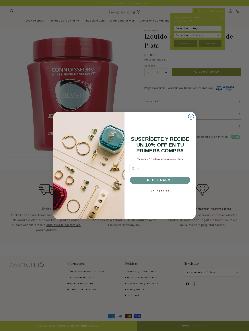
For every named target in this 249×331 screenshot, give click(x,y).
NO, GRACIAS (160, 191)
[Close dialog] (191, 116)
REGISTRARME (160, 180)
